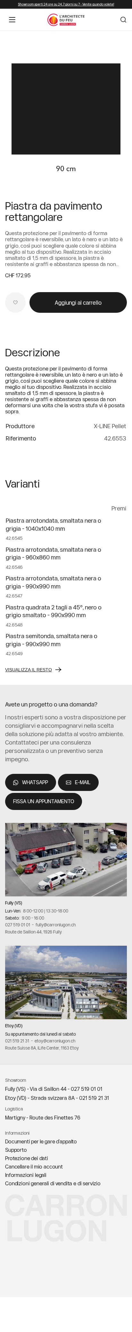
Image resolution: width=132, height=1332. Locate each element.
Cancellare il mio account (34, 1166)
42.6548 (14, 624)
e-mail (83, 782)
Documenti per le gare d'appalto (41, 1141)
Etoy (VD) (13, 1025)
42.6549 (14, 653)
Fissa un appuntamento (43, 801)
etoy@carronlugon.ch (55, 1040)
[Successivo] (114, 112)
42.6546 (14, 567)
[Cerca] (123, 19)
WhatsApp (35, 782)
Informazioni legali (25, 1175)
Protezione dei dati (26, 1158)
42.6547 (14, 595)
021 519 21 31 (17, 1040)
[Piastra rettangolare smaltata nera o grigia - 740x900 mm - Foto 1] (66, 109)
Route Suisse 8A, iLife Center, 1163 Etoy (42, 1048)
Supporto (16, 1150)
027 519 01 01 (17, 924)
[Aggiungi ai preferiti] (15, 302)
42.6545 (14, 538)
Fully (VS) (13, 902)
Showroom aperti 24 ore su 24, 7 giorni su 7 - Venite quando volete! (66, 4)
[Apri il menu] (12, 20)
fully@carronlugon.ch (56, 924)
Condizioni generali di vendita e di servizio (53, 1183)
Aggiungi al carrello (78, 303)
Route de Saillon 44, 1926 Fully (33, 931)
